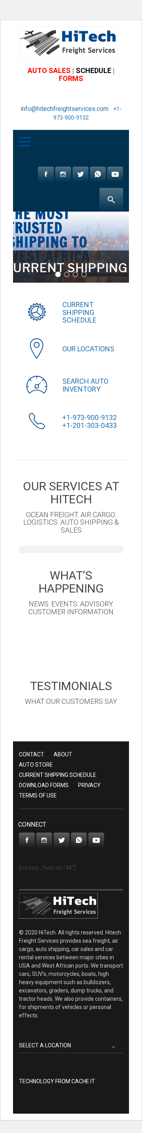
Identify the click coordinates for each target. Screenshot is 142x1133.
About (63, 754)
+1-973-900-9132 (89, 417)
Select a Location (45, 1045)
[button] (58, 274)
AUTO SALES (49, 70)
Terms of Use (38, 795)
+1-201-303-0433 (89, 425)
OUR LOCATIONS (88, 349)
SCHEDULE (93, 70)
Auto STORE (36, 765)
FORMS (71, 78)
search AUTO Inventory (85, 385)
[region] (71, 247)
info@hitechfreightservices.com (64, 109)
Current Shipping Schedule (57, 775)
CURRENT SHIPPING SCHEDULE (79, 312)
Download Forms (44, 785)
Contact (31, 754)
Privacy (89, 785)
